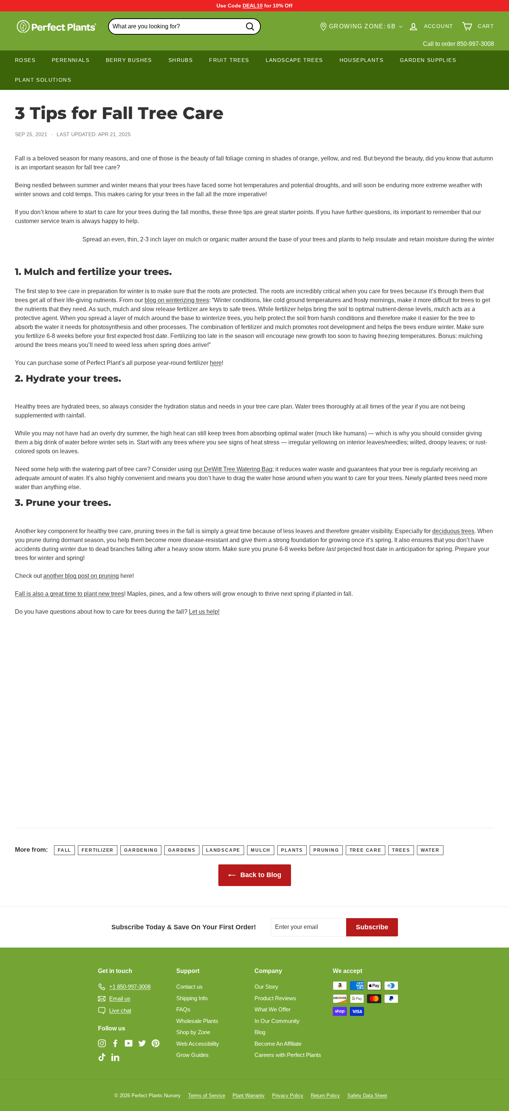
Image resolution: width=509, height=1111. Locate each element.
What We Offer (273, 1009)
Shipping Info (192, 998)
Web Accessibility (197, 1043)
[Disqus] (254, 715)
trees (401, 850)
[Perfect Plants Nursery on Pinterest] (155, 1043)
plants (292, 850)
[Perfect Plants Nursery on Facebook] (115, 1043)
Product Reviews (275, 998)
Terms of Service (206, 1095)
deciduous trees (453, 531)
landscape (223, 850)
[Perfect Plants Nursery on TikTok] (102, 1057)
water (430, 850)
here (216, 363)
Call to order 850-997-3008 (458, 44)
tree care (366, 850)
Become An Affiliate (278, 1043)
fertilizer (98, 850)
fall (64, 850)
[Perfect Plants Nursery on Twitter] (142, 1043)
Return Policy (325, 1095)
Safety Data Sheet (367, 1095)
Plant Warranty (249, 1095)
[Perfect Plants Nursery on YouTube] (129, 1043)
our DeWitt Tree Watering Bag (233, 469)
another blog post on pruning (81, 576)
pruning (326, 850)
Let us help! (204, 611)
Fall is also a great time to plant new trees (69, 594)
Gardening (141, 850)
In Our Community (277, 1021)
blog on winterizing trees (177, 300)
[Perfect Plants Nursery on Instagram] (102, 1043)
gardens (182, 850)
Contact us (189, 986)
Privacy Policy (287, 1095)
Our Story (266, 986)
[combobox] (184, 26)
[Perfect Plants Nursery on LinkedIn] (115, 1057)
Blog (260, 1032)
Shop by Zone (193, 1032)
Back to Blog (259, 875)
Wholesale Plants (197, 1021)
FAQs (183, 1009)
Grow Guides (192, 1055)
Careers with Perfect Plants (288, 1055)
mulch (261, 850)
